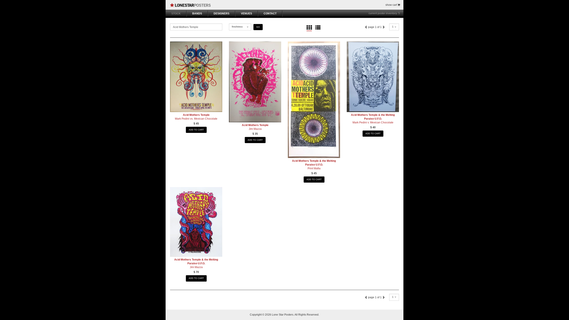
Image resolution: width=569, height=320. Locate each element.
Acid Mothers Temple (196, 115)
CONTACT (270, 13)
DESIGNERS (221, 13)
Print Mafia (314, 168)
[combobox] (240, 27)
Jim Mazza (255, 128)
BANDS (197, 13)
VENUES (246, 13)
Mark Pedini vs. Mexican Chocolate (196, 118)
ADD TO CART (196, 129)
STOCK (176, 13)
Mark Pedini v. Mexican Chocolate (373, 122)
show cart (391, 4)
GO (258, 27)
